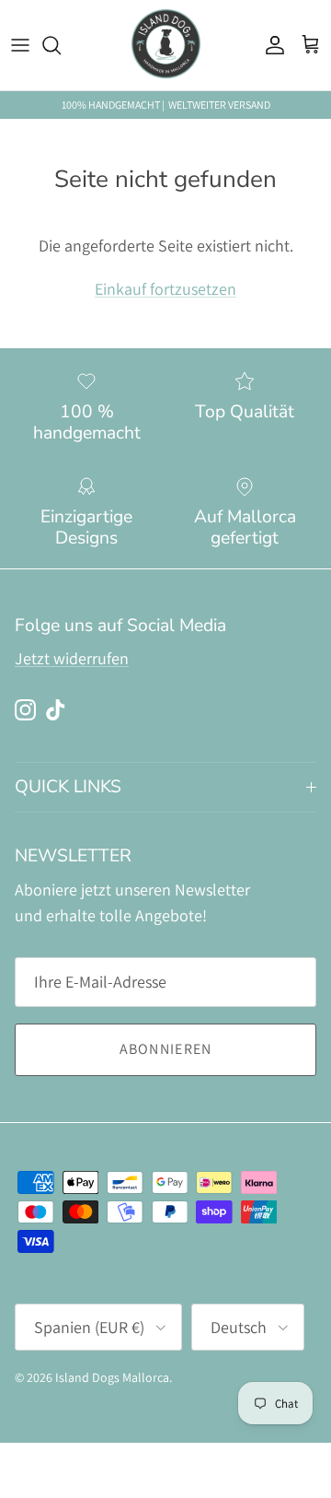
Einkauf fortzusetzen (165, 288)
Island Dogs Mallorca (112, 1377)
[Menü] (20, 45)
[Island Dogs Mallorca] (165, 45)
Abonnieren (166, 1049)
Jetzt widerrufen (72, 658)
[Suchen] (60, 45)
